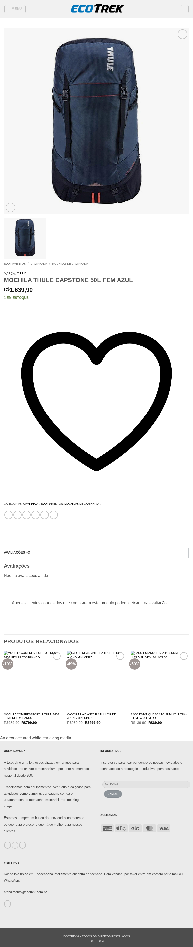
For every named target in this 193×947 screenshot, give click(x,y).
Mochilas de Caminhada (70, 263)
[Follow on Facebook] (7, 845)
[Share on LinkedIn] (54, 515)
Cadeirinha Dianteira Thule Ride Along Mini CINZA (91, 716)
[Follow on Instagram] (15, 845)
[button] (15, 9)
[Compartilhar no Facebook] (17, 515)
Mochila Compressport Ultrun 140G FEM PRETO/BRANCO (32, 716)
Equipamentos (15, 263)
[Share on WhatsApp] (8, 515)
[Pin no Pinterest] (44, 515)
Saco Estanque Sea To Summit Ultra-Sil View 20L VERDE (159, 716)
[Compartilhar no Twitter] (26, 515)
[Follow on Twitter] (22, 845)
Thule (21, 273)
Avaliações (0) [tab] (17, 552)
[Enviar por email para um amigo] (35, 515)
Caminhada (39, 263)
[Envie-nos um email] (7, 903)
